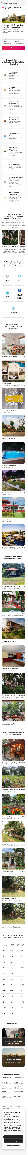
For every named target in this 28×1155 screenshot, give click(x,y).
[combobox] (13, 38)
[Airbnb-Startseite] (3, 8)
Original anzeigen (13, 3)
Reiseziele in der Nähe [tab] (7, 1077)
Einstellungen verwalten (13, 1145)
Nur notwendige (13, 1141)
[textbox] (7, 43)
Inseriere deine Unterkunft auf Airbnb (13, 8)
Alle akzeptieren (13, 1137)
